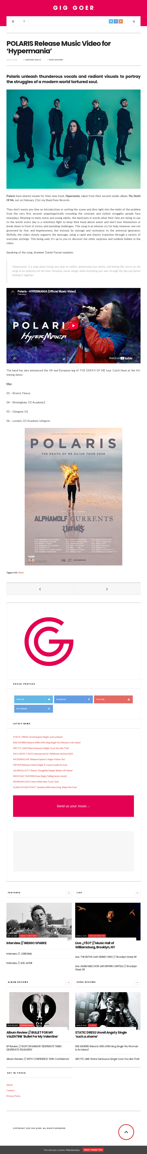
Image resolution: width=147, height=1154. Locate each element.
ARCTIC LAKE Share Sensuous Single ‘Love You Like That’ (41, 748)
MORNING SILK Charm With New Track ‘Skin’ (36, 781)
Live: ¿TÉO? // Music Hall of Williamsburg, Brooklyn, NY (95, 945)
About (9, 1084)
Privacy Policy (13, 1096)
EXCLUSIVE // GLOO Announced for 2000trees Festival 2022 (43, 753)
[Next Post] (107, 589)
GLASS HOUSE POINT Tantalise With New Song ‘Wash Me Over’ (45, 787)
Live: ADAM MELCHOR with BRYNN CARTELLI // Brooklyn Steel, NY (106, 967)
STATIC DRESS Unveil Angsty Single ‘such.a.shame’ (38, 736)
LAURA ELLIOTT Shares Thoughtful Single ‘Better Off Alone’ (43, 770)
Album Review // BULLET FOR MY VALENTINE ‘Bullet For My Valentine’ (32, 1034)
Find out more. (73, 1150)
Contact (10, 1090)
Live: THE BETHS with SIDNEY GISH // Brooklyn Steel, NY (106, 957)
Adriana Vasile (33, 60)
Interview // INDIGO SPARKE (26, 943)
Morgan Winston (97, 936)
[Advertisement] (73, 851)
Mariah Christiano (28, 936)
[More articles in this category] (69, 893)
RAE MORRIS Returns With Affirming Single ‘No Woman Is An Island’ (47, 742)
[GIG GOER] (73, 7)
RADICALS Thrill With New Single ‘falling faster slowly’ (40, 776)
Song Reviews (56, 60)
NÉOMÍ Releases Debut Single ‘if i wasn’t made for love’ (40, 764)
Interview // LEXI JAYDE (19, 963)
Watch (21, 572)
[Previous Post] (40, 589)
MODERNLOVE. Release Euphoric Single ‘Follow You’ (39, 759)
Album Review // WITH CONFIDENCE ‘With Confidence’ (37, 1059)
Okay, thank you (93, 1150)
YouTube (100, 699)
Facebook (61, 699)
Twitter (20, 699)
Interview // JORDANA (19, 953)
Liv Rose (92, 1025)
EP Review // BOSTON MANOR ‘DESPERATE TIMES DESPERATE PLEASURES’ (34, 1047)
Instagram (21, 709)
